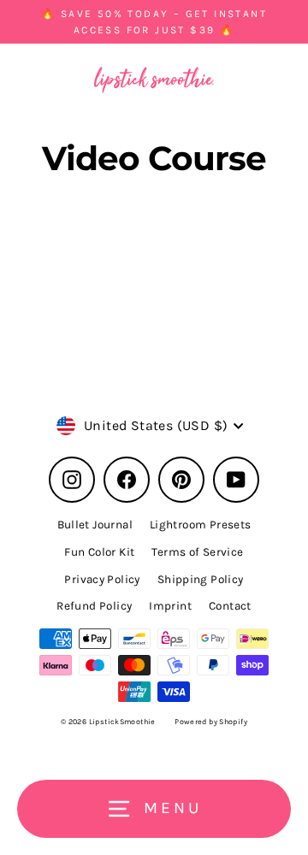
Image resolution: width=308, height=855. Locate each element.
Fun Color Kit (99, 551)
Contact (230, 605)
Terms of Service (197, 551)
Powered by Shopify (211, 721)
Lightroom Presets (201, 524)
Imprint (170, 605)
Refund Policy (94, 605)
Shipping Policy (200, 579)
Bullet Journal (95, 524)
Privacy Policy (101, 579)
